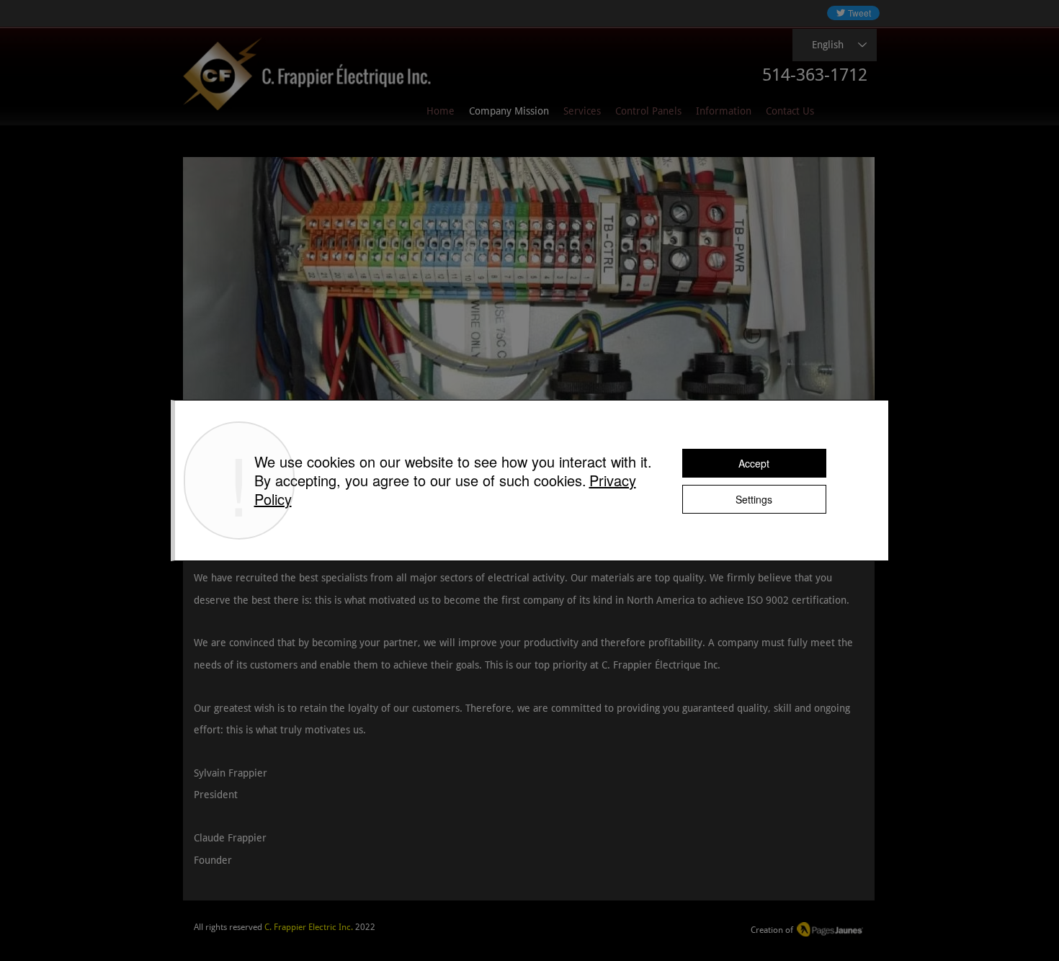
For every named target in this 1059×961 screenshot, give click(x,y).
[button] (724, 111)
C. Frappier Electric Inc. (308, 927)
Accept (753, 463)
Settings (754, 499)
